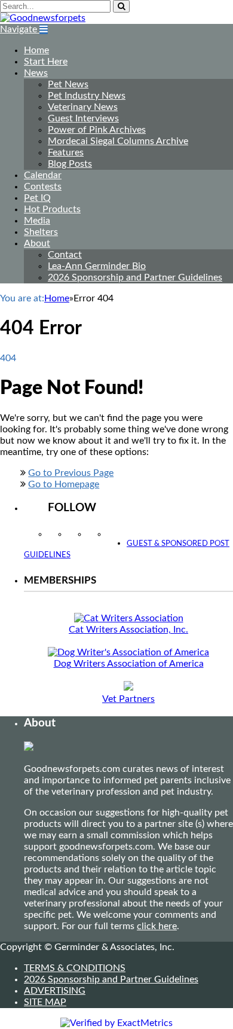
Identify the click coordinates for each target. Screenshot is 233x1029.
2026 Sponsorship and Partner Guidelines (135, 277)
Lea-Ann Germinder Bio (97, 266)
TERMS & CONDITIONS (74, 968)
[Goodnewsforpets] (42, 18)
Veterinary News (83, 107)
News (36, 73)
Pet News (68, 84)
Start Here (46, 61)
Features (66, 152)
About (37, 243)
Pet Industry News (86, 95)
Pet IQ (37, 198)
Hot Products (52, 209)
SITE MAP (45, 1002)
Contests (43, 186)
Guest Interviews (83, 118)
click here (157, 926)
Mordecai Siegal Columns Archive (118, 141)
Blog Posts (70, 164)
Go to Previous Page (71, 473)
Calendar (43, 175)
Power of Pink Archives (97, 130)
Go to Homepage (63, 484)
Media (37, 220)
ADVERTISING (54, 991)
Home (36, 50)
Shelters (41, 232)
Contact (65, 254)
